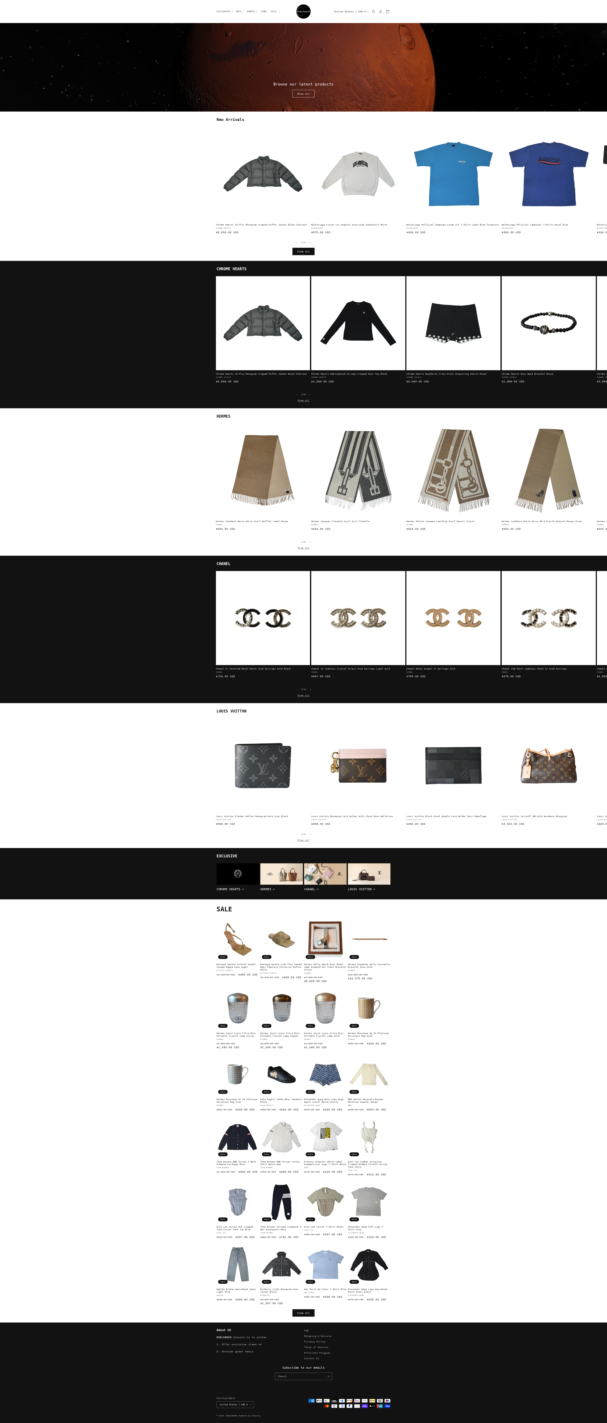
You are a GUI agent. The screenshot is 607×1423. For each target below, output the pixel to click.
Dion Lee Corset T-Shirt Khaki (323, 1227)
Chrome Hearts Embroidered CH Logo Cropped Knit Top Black (349, 374)
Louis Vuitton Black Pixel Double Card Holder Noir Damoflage (446, 816)
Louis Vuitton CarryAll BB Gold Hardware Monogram (534, 816)
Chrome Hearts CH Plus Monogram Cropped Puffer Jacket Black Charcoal (261, 225)
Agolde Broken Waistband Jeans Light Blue (236, 1290)
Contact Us (311, 1358)
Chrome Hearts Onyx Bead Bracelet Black (527, 374)
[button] (224, 11)
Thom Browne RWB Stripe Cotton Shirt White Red (280, 1163)
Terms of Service (316, 1347)
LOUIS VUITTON (360, 889)
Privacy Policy (314, 1341)
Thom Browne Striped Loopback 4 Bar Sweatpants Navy (280, 1228)
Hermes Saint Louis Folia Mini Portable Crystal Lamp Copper (280, 1034)
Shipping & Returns (317, 1336)
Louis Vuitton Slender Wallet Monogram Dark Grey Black (252, 816)
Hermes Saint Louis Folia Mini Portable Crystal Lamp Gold (323, 1034)
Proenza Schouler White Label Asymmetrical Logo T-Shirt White (325, 1163)
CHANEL (309, 889)
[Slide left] (296, 242)
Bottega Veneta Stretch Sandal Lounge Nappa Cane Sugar (236, 965)
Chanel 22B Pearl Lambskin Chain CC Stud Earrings (534, 669)
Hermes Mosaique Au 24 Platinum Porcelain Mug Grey (237, 1100)
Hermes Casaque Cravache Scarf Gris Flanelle (340, 521)
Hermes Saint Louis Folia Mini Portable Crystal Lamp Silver (236, 1034)
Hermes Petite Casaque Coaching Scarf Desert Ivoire (440, 521)
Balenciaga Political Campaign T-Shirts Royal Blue (535, 225)
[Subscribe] (328, 1376)
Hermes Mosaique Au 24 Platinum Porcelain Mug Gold (368, 1034)
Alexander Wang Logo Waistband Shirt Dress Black (367, 1290)
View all (303, 251)
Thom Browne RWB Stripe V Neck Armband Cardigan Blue (236, 1163)
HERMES (265, 889)
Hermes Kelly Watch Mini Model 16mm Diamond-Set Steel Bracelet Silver (325, 967)
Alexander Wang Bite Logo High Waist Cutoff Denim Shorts (323, 1100)
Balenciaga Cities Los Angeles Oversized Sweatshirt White (349, 225)
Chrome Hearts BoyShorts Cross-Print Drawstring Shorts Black (446, 374)
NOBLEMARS (231, 1415)
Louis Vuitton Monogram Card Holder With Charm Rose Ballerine (352, 816)
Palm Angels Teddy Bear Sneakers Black (281, 1100)
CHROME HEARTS (228, 889)
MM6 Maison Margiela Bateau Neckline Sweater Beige (365, 1100)
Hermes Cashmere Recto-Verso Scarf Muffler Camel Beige (252, 521)
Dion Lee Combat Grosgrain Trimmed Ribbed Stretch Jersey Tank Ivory (367, 1164)
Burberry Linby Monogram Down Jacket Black (279, 1290)
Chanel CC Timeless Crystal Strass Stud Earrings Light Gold (350, 669)
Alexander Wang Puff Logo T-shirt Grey (366, 1228)
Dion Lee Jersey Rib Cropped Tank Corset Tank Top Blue (235, 1228)
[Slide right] (310, 242)
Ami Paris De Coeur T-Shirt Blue (325, 1289)
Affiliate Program (317, 1352)
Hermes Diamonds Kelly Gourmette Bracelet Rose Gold (369, 965)
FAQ (306, 1330)
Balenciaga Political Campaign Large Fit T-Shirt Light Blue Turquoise (452, 225)
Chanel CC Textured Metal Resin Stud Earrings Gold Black (253, 669)
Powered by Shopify (250, 1415)
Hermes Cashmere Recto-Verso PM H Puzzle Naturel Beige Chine (542, 521)
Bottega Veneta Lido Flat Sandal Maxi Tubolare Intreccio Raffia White (281, 967)
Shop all (303, 93)
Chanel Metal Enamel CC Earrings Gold (430, 669)
